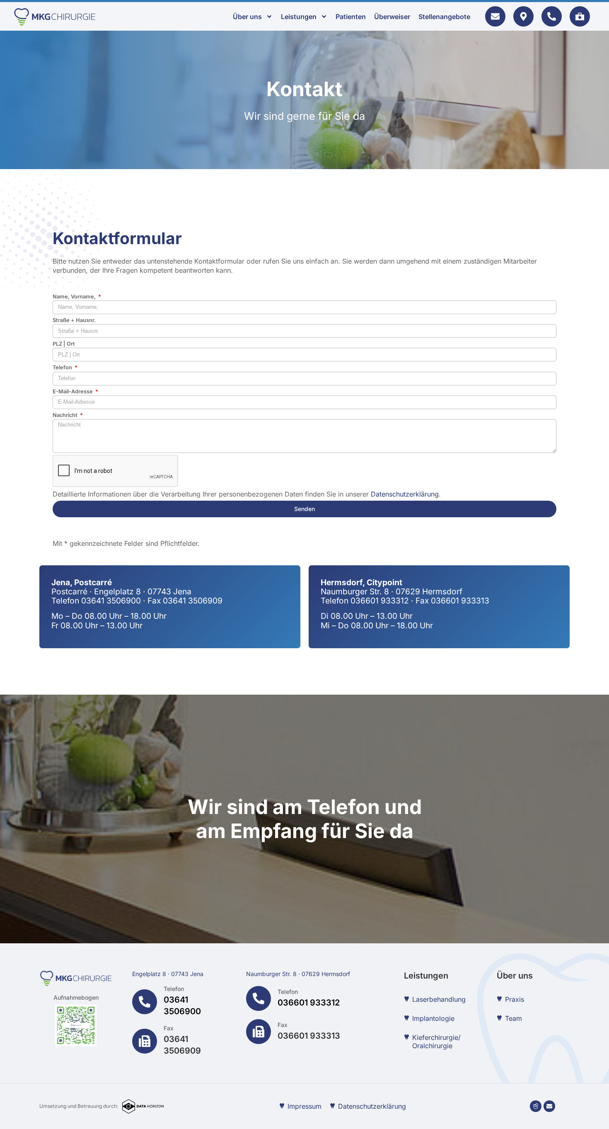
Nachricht (66, 415)
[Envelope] (549, 1106)
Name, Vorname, (75, 296)
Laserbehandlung (439, 999)
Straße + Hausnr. (74, 320)
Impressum (304, 1106)
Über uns (247, 16)
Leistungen (299, 16)
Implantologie (433, 1018)
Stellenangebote (444, 16)
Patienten (351, 16)
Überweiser (392, 16)
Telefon (63, 367)
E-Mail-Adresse (73, 391)
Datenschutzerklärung (405, 494)
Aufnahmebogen (76, 997)
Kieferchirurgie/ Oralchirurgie (436, 1041)
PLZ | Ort (64, 344)
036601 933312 (309, 1003)
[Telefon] (144, 1001)
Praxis (514, 999)
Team (513, 1018)
